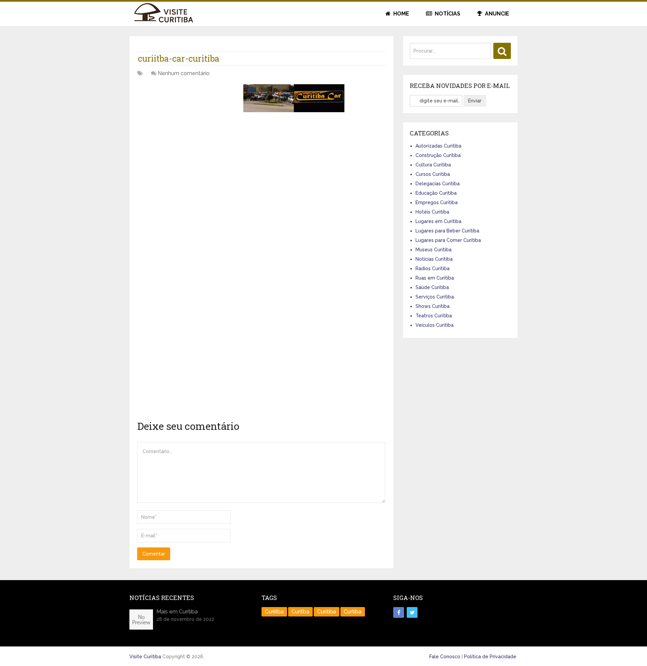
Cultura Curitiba (433, 164)
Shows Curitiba (432, 306)
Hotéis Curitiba (432, 212)
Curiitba (274, 611)
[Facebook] (398, 612)
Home (400, 13)
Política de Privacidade (490, 656)
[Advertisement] (187, 131)
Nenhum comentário (184, 73)
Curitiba (326, 611)
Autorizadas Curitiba (438, 146)
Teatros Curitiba (433, 315)
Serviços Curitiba (434, 296)
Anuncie (496, 13)
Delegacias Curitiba (437, 183)
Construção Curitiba (438, 155)
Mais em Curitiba (177, 611)
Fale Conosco (444, 656)
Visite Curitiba (145, 656)
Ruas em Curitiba (434, 278)
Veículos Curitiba (434, 325)
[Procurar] (502, 51)
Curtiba (353, 611)
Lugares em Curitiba (438, 221)
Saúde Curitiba (432, 287)
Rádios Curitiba (432, 268)
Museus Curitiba (433, 249)
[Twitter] (412, 612)
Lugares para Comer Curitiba (448, 240)
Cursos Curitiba (432, 174)
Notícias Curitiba (434, 259)
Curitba (300, 611)
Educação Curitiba (436, 193)
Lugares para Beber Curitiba (447, 230)
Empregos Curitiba (436, 202)
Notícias (446, 13)
